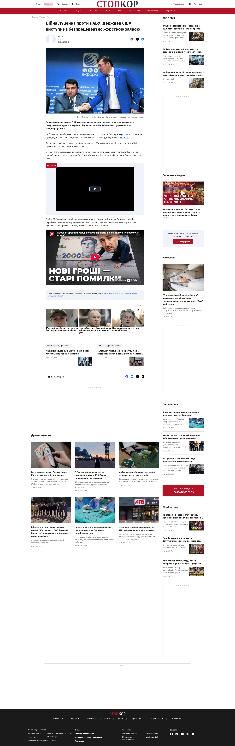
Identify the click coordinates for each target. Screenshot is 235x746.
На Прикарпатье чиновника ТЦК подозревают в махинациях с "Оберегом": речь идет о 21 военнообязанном (179, 463)
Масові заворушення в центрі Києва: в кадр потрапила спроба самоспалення (68, 352)
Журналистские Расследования (88, 737)
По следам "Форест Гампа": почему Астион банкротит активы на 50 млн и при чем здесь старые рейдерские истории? (182, 519)
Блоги (108, 11)
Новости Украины (46, 17)
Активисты (79, 741)
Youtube (127, 293)
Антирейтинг (169, 11)
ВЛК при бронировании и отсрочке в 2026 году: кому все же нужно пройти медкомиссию (181, 28)
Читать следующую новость (110, 345)
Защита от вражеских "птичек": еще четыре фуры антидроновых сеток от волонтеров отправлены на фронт (181, 212)
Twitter (134, 293)
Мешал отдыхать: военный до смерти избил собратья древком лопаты (181, 437)
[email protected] (49, 740)
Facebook (119, 293)
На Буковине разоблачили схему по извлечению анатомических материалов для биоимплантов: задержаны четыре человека (183, 53)
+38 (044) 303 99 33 (183, 492)
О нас (77, 730)
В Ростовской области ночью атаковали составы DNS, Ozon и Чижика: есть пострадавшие (90, 475)
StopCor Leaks (134, 11)
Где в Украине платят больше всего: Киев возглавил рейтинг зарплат (49, 474)
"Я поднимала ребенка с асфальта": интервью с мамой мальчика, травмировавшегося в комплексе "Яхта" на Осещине (183, 300)
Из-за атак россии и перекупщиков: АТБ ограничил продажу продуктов (137, 529)
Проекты (63, 11)
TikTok (60, 296)
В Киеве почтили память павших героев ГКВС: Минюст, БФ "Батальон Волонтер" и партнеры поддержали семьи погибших (49, 532)
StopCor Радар (152, 11)
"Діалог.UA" (123, 137)
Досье (120, 11)
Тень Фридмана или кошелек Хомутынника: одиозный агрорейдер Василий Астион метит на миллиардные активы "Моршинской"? (183, 542)
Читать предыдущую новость (58, 345)
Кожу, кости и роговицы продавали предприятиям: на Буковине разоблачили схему (93, 530)
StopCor (61, 37)
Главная (35, 17)
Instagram (52, 296)
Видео (78, 11)
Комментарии (57, 377)
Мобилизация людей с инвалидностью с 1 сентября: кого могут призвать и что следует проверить (183, 75)
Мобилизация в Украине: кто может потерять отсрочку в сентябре (137, 474)
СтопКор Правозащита (84, 734)
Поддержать (179, 4)
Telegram (111, 293)
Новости (93, 11)
